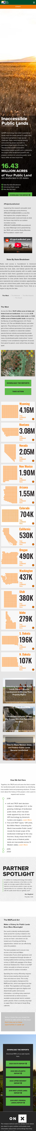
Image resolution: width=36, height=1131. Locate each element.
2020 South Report (17, 1064)
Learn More (27, 820)
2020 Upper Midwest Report (18, 1082)
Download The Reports (18, 383)
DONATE (18, 6)
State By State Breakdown (12, 185)
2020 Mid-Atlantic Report (18, 1072)
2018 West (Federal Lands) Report (18, 1102)
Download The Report (19, 195)
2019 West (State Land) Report (18, 1092)
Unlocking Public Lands (11, 187)
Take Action (18, 391)
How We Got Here (9, 189)
